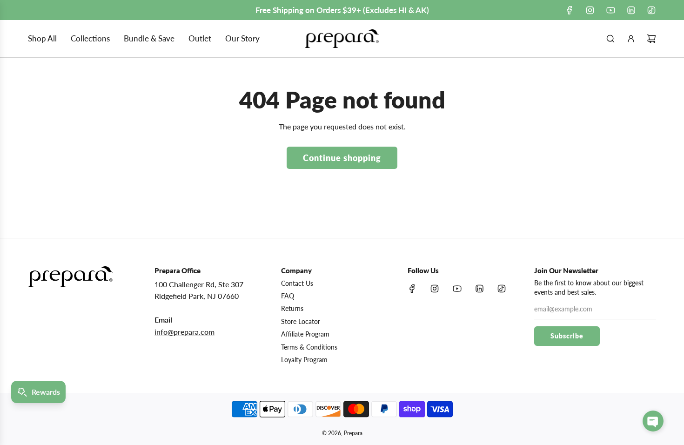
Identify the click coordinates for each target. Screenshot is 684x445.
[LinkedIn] (631, 10)
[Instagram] (590, 10)
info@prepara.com (184, 331)
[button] (653, 421)
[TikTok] (651, 10)
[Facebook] (569, 10)
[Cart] (651, 38)
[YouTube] (610, 10)
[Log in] (631, 38)
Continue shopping (342, 158)
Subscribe (566, 336)
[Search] (610, 38)
